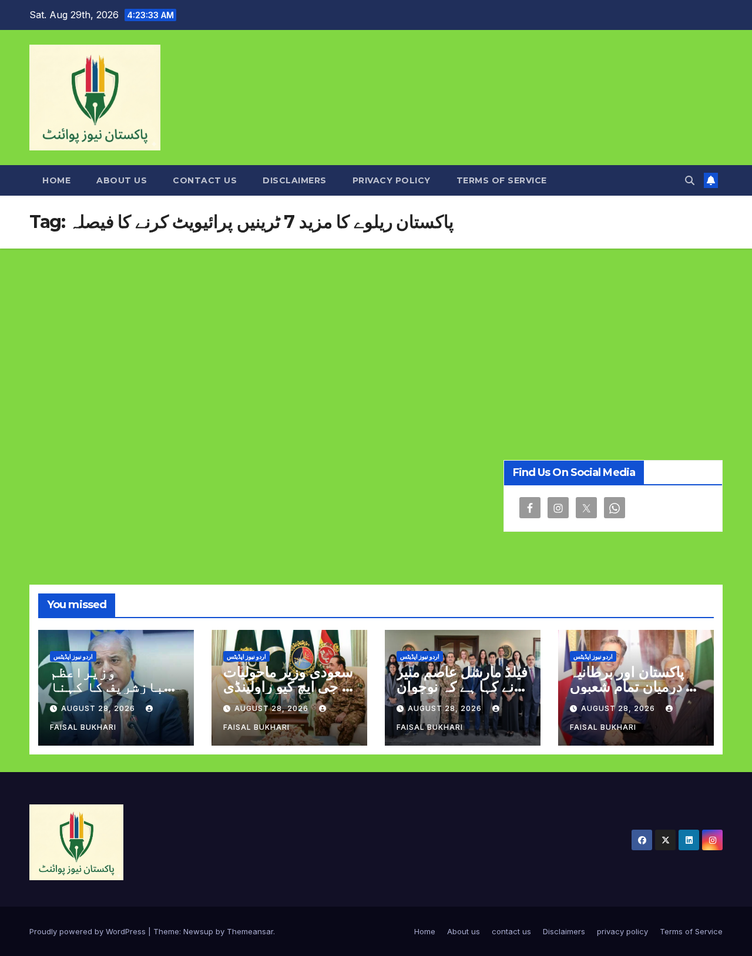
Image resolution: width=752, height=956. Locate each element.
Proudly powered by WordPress (88, 931)
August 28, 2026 (99, 708)
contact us (205, 180)
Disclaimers (295, 180)
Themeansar (250, 931)
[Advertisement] (376, 336)
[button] (689, 180)
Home (56, 180)
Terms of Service (501, 180)
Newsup (198, 931)
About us (121, 180)
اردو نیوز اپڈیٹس (73, 656)
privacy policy (391, 180)
